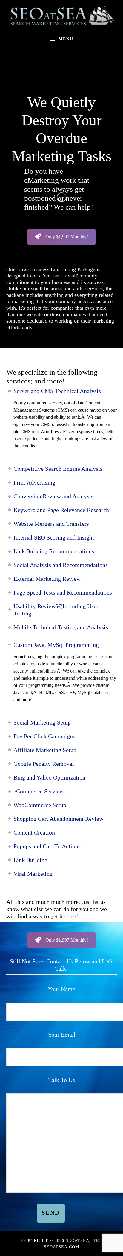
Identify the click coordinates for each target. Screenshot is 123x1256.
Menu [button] (66, 39)
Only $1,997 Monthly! (66, 236)
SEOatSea (61, 15)
